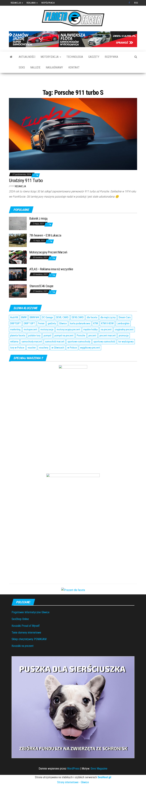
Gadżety (93, 56)
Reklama (31, 2)
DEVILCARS (78, 328)
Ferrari (41, 334)
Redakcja (16, 2)
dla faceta (92, 328)
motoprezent (30, 340)
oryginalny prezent (124, 340)
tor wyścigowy (126, 352)
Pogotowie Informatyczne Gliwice (30, 623)
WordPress (73, 779)
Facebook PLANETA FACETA (129, 3)
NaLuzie (35, 67)
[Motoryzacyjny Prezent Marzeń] (18, 268)
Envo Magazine (99, 779)
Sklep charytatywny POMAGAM (29, 650)
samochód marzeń (54, 352)
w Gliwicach (57, 358)
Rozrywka (111, 56)
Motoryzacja (50, 56)
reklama (14, 352)
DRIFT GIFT (29, 334)
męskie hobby (90, 340)
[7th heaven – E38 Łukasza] (18, 251)
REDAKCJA (20, 197)
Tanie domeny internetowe (26, 643)
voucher (32, 358)
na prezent (106, 340)
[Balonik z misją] (18, 234)
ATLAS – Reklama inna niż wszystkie (51, 280)
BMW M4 (34, 328)
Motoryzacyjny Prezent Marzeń (48, 263)
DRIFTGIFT (15, 334)
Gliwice (63, 334)
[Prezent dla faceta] (73, 600)
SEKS (22, 67)
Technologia (74, 56)
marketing (15, 340)
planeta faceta (17, 346)
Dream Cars (125, 328)
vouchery (43, 358)
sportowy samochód (104, 352)
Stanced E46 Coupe (41, 297)
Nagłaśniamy (54, 67)
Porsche (81, 346)
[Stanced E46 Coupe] (18, 301)
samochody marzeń (32, 352)
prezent (92, 346)
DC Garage (47, 328)
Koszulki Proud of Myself (26, 636)
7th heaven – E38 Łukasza (45, 246)
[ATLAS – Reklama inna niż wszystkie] (18, 284)
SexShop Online (20, 630)
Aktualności (27, 56)
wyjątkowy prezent (90, 358)
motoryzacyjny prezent (68, 340)
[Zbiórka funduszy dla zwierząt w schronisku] (73, 718)
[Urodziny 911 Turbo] (73, 144)
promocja (124, 346)
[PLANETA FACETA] (11, 57)
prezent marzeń (108, 346)
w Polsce (72, 358)
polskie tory (34, 346)
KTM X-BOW (107, 334)
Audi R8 (14, 328)
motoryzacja (46, 340)
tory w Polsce (17, 358)
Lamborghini (123, 334)
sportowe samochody (78, 352)
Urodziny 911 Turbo (26, 191)
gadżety (52, 334)
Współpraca (47, 2)
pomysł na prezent (64, 346)
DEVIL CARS (62, 328)
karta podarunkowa (80, 334)
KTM (95, 334)
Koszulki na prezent (22, 656)
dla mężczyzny (108, 328)
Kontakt (74, 67)
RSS (136, 2)
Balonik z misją (38, 229)
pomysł (47, 346)
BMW (24, 328)
